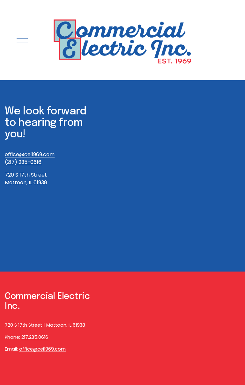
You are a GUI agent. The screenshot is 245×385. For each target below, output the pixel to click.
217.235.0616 (34, 337)
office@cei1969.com (42, 349)
